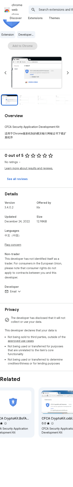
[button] (36, 72)
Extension (8, 34)
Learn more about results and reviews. (29, 168)
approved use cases (21, 341)
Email (13, 291)
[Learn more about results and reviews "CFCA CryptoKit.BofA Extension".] (5, 423)
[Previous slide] (5, 73)
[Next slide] (68, 73)
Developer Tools (26, 34)
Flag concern (13, 245)
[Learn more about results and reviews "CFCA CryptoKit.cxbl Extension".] (52, 423)
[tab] (16, 18)
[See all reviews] (17, 179)
